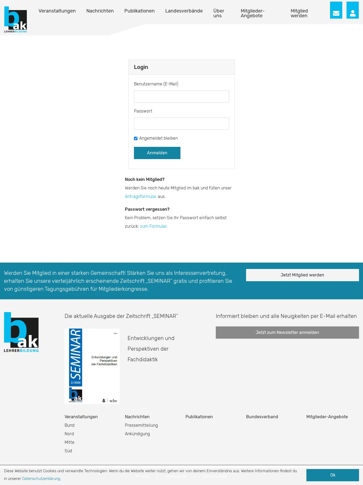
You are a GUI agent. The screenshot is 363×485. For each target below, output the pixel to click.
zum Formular (153, 226)
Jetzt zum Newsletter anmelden (287, 332)
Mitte (69, 442)
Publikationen (139, 11)
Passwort (143, 111)
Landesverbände (184, 11)
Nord (69, 433)
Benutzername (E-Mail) (156, 83)
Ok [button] (332, 475)
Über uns (218, 13)
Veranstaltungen (57, 11)
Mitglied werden (299, 13)
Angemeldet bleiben (158, 138)
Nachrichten (100, 11)
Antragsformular (141, 196)
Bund (69, 425)
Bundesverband (262, 416)
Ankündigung (137, 433)
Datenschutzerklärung (41, 478)
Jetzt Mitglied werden (302, 274)
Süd (68, 450)
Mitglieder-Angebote (253, 13)
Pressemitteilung (141, 425)
